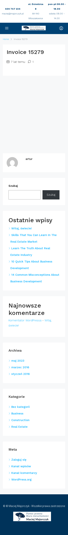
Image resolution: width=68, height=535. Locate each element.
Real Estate (19, 426)
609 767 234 (12, 9)
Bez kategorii (20, 407)
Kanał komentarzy (24, 473)
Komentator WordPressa (24, 320)
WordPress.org (21, 479)
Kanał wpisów (21, 466)
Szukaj (13, 186)
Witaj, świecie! (21, 228)
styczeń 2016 (20, 374)
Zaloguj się (18, 459)
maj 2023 (17, 360)
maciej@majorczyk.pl (13, 13)
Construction (20, 420)
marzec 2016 (20, 367)
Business (17, 413)
